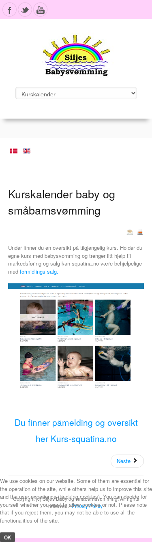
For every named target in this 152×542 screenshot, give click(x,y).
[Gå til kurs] (76, 336)
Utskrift (140, 232)
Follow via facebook (9, 9)
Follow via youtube (40, 9)
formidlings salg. (39, 271)
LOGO (76, 52)
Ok (7, 537)
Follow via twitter (25, 9)
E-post (129, 232)
